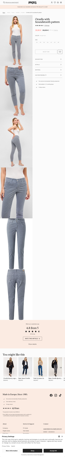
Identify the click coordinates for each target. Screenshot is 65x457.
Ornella (23, 12)
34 (36, 42)
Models (17, 12)
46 (58, 42)
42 (51, 42)
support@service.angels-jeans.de (52, 428)
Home (8, 12)
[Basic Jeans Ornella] (25, 367)
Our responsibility (41, 75)
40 (47, 42)
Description (38, 59)
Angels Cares (6, 430)
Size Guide (26, 430)
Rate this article (31, 338)
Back (4, 12)
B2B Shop (5, 433)
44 (54, 42)
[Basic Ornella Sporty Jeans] (55, 367)
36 (40, 42)
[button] (61, 2)
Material (38, 69)
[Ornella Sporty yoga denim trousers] (10, 367)
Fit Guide (25, 428)
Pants (13, 12)
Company (5, 428)
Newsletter (26, 433)
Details (37, 64)
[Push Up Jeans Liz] (40, 367)
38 (44, 42)
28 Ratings (46, 25)
